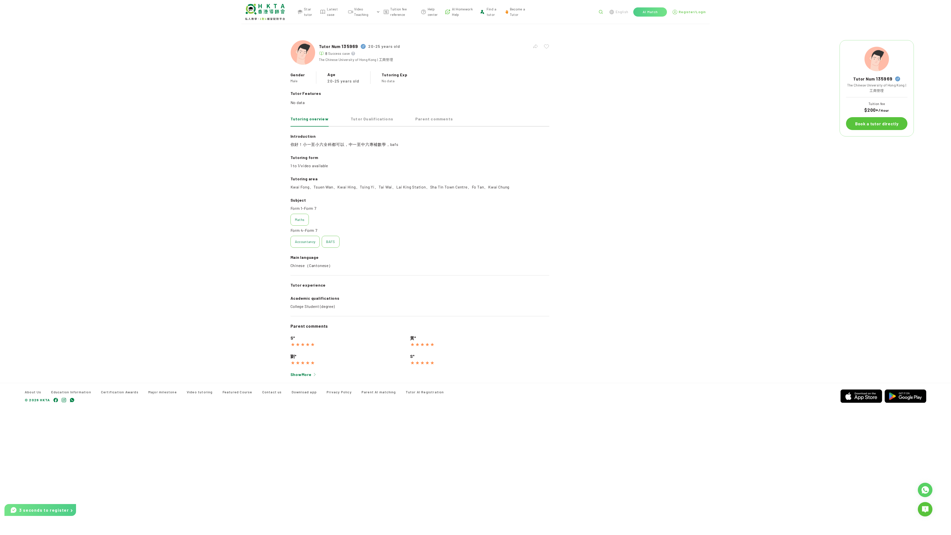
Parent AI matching (379, 392)
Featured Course (237, 392)
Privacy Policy (339, 392)
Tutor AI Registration (425, 392)
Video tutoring (200, 392)
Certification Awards (119, 392)
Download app (304, 392)
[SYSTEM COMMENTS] (925, 509)
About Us (33, 392)
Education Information (71, 392)
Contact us (272, 392)
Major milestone (162, 392)
